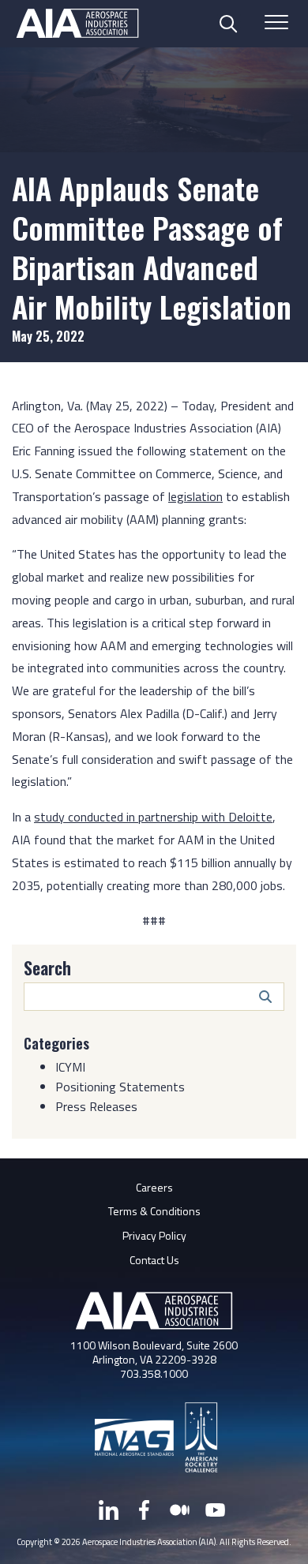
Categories (56, 1043)
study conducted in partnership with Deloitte (153, 816)
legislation (195, 496)
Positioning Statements (120, 1086)
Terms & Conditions (154, 1211)
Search (47, 967)
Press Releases (96, 1106)
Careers (154, 1187)
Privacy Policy (154, 1235)
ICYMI (70, 1066)
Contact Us (154, 1260)
